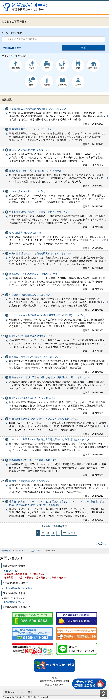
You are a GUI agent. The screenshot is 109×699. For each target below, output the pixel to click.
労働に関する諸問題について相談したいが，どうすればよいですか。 (54, 426)
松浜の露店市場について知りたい (54, 240)
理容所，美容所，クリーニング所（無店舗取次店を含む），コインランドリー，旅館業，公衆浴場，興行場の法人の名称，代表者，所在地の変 (54, 511)
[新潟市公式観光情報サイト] (32, 643)
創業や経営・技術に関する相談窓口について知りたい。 (54, 178)
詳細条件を (11, 48)
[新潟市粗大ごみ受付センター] (32, 612)
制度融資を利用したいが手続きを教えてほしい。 (54, 364)
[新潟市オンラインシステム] (55, 659)
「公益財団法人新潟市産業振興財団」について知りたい (54, 116)
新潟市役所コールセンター (12, 551)
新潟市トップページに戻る (18, 692)
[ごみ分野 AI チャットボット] (76, 612)
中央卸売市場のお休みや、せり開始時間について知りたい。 (54, 219)
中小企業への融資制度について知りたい (54, 302)
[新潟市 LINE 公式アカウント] (76, 643)
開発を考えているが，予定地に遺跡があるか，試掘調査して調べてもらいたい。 (54, 384)
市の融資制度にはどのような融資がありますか (54, 467)
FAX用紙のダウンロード (16, 602)
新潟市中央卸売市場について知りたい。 (54, 488)
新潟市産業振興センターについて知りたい (54, 136)
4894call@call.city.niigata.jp (18, 588)
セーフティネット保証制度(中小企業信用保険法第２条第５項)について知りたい (54, 322)
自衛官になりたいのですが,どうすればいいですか (54, 281)
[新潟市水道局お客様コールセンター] (32, 627)
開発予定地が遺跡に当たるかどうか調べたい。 (54, 405)
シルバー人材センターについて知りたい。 (54, 198)
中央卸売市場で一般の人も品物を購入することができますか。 (54, 261)
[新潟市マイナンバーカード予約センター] (76, 627)
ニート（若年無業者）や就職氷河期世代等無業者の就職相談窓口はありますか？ (54, 447)
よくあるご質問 (34, 551)
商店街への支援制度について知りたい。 (54, 157)
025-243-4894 (11, 571)
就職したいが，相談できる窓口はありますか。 (54, 343)
